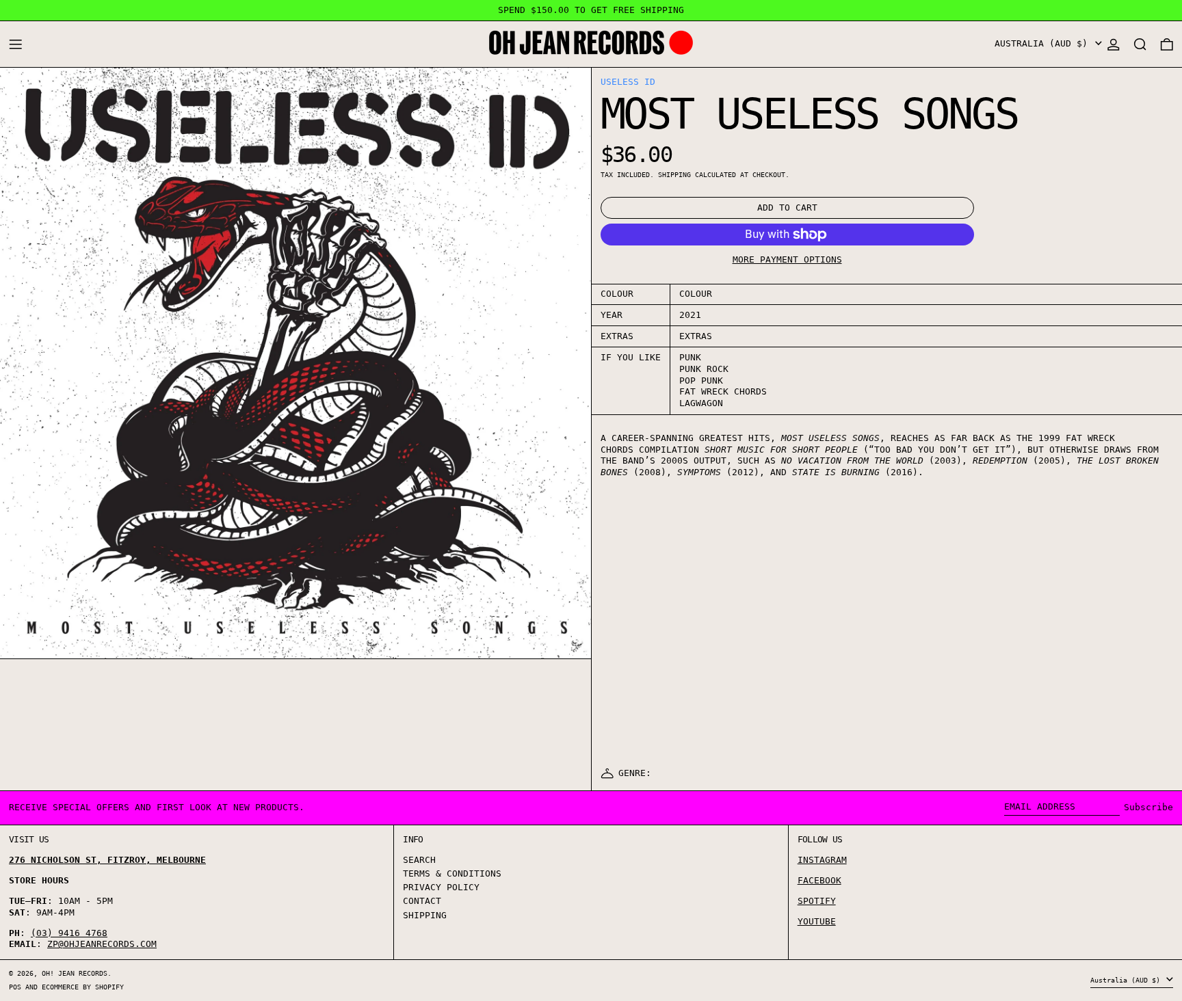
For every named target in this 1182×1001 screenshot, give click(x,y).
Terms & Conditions (452, 873)
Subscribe (1148, 807)
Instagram (822, 860)
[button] (1140, 44)
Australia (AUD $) (1044, 43)
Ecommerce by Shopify (83, 987)
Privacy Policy (441, 887)
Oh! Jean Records (74, 973)
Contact (422, 901)
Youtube (817, 921)
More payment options (787, 259)
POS (15, 987)
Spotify (817, 901)
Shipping (674, 174)
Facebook (819, 880)
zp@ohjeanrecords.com (102, 944)
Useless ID (628, 82)
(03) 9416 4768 (69, 933)
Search (419, 860)
